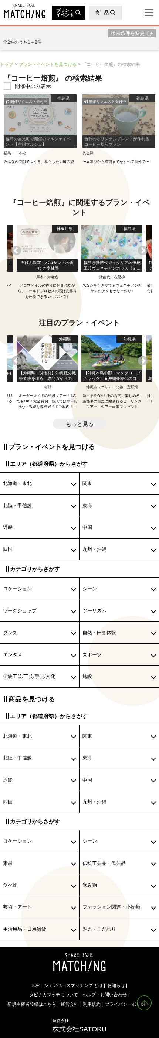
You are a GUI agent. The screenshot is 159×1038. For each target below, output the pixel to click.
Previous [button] (16, 251)
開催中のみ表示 (33, 86)
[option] (111, 259)
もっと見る (80, 424)
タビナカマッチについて (53, 994)
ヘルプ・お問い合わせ (104, 994)
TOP (35, 985)
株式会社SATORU (79, 1025)
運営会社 (69, 1004)
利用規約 (92, 1004)
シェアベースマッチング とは (73, 985)
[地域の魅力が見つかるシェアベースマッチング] (22, 11)
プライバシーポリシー (127, 1004)
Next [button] (143, 251)
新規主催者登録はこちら (31, 1004)
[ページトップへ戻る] (144, 1003)
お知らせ (116, 985)
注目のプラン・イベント (79, 323)
